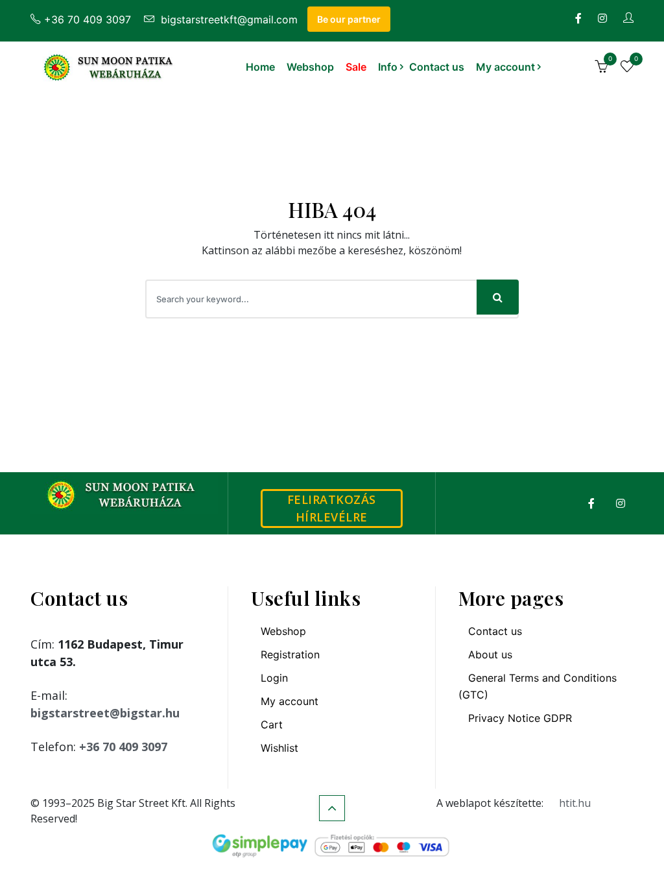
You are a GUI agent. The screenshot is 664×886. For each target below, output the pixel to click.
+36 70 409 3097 (87, 19)
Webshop (310, 66)
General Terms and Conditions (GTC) (537, 686)
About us (490, 654)
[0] (601, 68)
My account (505, 66)
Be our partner (349, 19)
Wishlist (279, 747)
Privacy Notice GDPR (520, 718)
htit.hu (575, 803)
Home (260, 66)
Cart (272, 724)
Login (274, 677)
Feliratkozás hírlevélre (331, 508)
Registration (290, 654)
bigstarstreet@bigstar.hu (105, 713)
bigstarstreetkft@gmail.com (228, 19)
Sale (356, 66)
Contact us (436, 66)
